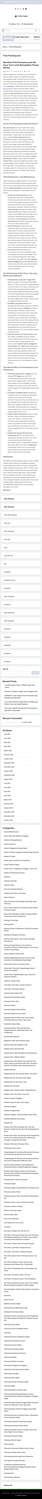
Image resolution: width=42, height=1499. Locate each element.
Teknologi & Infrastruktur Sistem (14, 1341)
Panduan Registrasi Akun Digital (14, 1119)
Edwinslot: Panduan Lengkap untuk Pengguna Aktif (20, 691)
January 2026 (8, 759)
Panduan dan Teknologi (11, 1086)
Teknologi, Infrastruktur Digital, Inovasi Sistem (19, 1448)
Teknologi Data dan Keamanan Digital (16, 1382)
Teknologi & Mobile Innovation (14, 1361)
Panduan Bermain (9, 1070)
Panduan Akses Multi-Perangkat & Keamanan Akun (20, 1053)
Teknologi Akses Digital (12, 1378)
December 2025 (9, 763)
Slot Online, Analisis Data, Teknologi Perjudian (19, 1243)
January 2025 (8, 808)
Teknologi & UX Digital (11, 1374)
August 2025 (8, 779)
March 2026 (8, 751)
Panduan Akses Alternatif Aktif (14, 1049)
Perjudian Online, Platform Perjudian (15, 1180)
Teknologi (7, 1333)
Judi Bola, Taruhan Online (12, 981)
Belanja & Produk (9, 856)
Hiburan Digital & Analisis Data (14, 954)
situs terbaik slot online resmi (14, 1223)
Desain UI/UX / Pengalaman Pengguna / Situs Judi (20, 869)
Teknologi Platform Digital (12, 1440)
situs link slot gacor (10, 515)
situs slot (7, 523)
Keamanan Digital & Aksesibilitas (15, 1009)
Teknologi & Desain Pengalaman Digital (17, 1337)
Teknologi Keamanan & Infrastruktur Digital (18, 1421)
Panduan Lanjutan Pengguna (13, 1098)
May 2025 (7, 791)
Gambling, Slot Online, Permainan (15, 893)
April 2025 (7, 795)
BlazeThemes (22, 1495)
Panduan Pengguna (10, 1106)
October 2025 (8, 771)
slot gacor (7, 572)
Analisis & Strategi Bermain (13, 840)
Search (5, 669)
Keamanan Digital (9, 1005)
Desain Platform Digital (11, 865)
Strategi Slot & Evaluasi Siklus (14, 1312)
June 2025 (7, 787)
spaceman (7, 645)
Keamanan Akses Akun (11, 1001)
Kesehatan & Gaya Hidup (12, 1024)
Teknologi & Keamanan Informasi (15, 1353)
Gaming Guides (9, 924)
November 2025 (9, 767)
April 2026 (7, 746)
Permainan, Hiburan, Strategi (13, 1206)
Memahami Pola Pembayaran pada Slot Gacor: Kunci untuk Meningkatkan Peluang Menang (21, 65)
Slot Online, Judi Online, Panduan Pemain (17, 1247)
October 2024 (8, 820)
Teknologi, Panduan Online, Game (15, 1452)
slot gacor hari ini (9, 580)
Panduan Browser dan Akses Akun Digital (17, 1078)
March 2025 (8, 800)
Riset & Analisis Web (10, 1214)
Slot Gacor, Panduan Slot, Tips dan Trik (16, 1231)
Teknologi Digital (9, 1386)
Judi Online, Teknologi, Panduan (14, 989)
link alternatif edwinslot (11, 1036)
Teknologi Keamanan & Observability (16, 1425)
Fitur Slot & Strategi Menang (13, 889)
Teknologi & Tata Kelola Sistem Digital (16, 1369)
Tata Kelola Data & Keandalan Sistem (16, 1328)
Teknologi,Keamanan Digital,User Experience (18, 1456)
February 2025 (8, 804)
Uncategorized (8, 1473)
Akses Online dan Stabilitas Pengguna (16, 836)
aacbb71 (7, 71)
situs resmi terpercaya (11, 1219)
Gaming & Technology (11, 920)
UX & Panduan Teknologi (12, 1477)
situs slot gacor (9, 531)
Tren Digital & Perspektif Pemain (14, 1460)
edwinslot (7, 877)
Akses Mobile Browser (11, 832)
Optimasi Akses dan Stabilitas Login (16, 1045)
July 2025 (7, 783)
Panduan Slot (8, 1123)
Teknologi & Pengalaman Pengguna (15, 1365)
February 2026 (8, 755)
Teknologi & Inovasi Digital (12, 1345)
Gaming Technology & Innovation (14, 935)
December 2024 (9, 812)
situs (5, 547)
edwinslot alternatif (10, 881)
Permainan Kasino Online (12, 1192)
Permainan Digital (10, 1184)
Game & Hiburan (9, 897)
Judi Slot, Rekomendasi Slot (13, 993)
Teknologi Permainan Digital (13, 1436)
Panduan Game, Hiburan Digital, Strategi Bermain (20, 1090)
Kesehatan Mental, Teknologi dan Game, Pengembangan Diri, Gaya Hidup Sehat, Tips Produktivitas (18, 1030)
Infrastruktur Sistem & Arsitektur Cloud (16, 964)
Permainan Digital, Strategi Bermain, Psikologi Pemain (21, 1188)
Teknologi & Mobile (10, 1357)
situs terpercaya (9, 613)
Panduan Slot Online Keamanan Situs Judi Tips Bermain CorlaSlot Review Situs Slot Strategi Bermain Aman (21, 1129)
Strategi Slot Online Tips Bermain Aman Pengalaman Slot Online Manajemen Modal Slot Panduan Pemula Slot (21, 1318)
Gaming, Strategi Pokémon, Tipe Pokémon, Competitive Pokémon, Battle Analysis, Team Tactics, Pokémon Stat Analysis (21, 947)
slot (5, 564)
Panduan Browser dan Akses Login (15, 1082)
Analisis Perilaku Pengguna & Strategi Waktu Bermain (21, 852)
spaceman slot (9, 1300)
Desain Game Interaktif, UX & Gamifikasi (17, 860)
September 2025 (9, 775)
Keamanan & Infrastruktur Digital (14, 997)
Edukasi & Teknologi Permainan (14, 873)
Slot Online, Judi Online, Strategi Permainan (18, 1252)
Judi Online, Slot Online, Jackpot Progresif (17, 985)
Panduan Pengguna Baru (12, 1110)
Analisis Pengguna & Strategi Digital (15, 848)
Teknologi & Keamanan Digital (14, 1349)
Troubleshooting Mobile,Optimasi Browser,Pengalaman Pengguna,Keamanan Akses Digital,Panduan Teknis (20, 1467)
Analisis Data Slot (10, 844)
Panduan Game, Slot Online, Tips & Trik (16, 1094)
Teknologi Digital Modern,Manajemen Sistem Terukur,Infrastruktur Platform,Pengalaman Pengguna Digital (21, 1396)
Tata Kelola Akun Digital (12, 1324)
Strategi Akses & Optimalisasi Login (15, 1308)
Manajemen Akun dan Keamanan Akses (17, 1041)
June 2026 (7, 738)
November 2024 (9, 816)
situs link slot (8, 556)
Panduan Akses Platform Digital (14, 1057)
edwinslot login (9, 885)
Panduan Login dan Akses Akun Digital (16, 1102)
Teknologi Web (9, 1444)
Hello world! (28, 722)
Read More (6, 490)
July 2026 (7, 734)
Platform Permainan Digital (13, 1210)
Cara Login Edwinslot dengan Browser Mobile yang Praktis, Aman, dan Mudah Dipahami (19, 2)
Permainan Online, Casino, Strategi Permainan (19, 1202)
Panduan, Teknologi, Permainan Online (16, 1144)
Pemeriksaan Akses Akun (12, 1148)
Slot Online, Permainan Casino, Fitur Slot (17, 1275)
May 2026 (7, 742)
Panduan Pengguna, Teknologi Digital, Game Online (20, 1115)
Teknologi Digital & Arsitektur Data (15, 1390)
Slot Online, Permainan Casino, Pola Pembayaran (20, 1279)
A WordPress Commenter (12, 722)
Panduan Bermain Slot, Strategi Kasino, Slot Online (20, 1074)
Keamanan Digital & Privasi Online (15, 1013)
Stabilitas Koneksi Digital (12, 1304)
